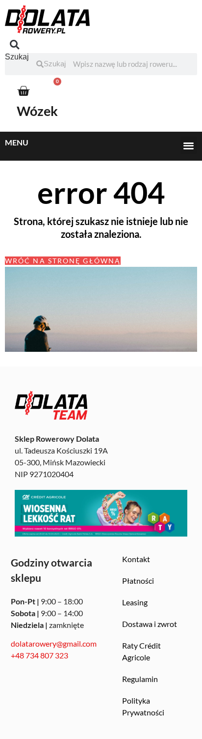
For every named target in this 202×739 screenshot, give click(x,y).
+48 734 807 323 (39, 655)
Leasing (135, 602)
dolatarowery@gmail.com (54, 643)
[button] (14, 45)
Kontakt (136, 559)
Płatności (138, 580)
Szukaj (17, 57)
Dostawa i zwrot (149, 623)
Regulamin (140, 678)
